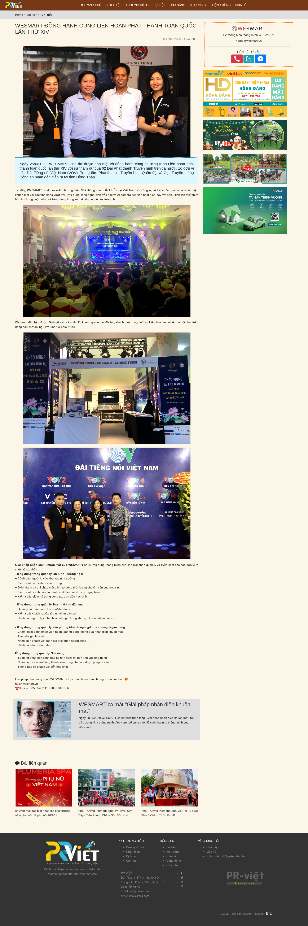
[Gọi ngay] (237, 59)
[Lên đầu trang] (303, 903)
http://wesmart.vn (26, 683)
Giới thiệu (113, 5)
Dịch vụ (131, 856)
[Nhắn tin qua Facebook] (260, 59)
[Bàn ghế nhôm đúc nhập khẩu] (245, 135)
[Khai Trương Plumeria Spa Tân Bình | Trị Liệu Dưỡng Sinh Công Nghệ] (170, 788)
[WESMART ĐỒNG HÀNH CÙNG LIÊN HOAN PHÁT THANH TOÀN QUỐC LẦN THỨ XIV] (44, 719)
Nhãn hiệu (133, 851)
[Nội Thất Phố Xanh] (245, 168)
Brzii (269, 913)
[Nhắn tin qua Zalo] (248, 59)
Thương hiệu (136, 5)
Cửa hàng (177, 5)
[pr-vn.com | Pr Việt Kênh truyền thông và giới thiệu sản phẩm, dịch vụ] (13, 5)
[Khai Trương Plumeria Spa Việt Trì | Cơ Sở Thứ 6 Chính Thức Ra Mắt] (106, 788)
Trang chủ (92, 5)
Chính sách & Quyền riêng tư (225, 856)
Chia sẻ (240, 5)
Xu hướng (197, 5)
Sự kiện (160, 5)
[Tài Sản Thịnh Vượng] (245, 210)
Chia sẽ (171, 856)
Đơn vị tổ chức (135, 847)
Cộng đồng (221, 5)
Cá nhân (131, 860)
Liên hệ (211, 851)
